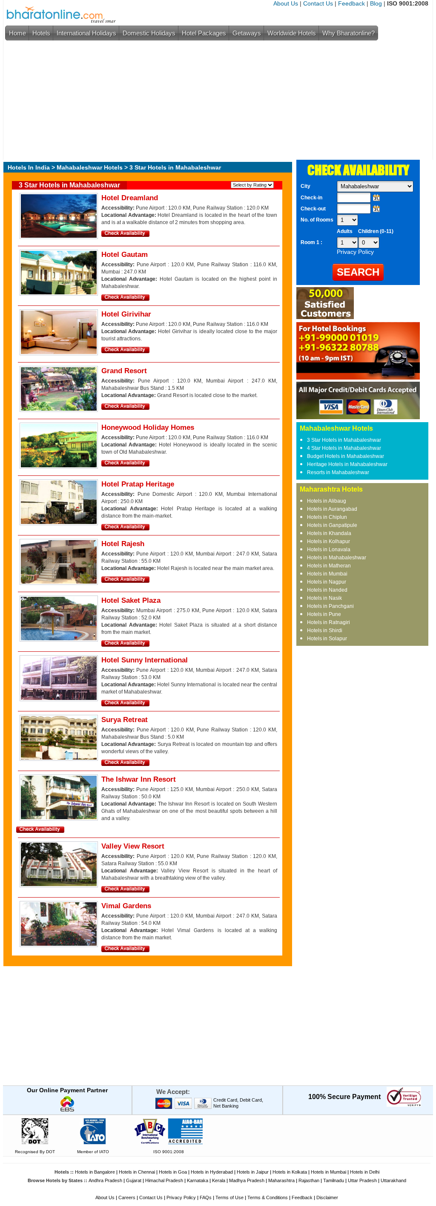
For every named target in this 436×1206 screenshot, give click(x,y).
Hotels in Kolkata (289, 1171)
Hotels (41, 33)
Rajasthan (308, 1180)
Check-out (313, 209)
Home (17, 33)
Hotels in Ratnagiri (328, 622)
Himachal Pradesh (164, 1180)
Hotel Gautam (124, 254)
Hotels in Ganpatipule (332, 525)
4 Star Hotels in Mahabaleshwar (344, 448)
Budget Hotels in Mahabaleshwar (345, 456)
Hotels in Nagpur (326, 582)
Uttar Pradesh (362, 1180)
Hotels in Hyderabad (212, 1171)
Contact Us (318, 3)
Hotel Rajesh (122, 544)
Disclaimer (327, 1197)
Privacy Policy (181, 1197)
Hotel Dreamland (129, 198)
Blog (376, 3)
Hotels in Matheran (329, 566)
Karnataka (197, 1180)
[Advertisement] (215, 100)
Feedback (351, 3)
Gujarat (133, 1180)
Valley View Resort (132, 846)
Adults (345, 231)
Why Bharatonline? (348, 33)
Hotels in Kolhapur (328, 541)
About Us (285, 3)
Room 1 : (312, 242)
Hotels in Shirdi (324, 630)
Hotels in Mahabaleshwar (336, 558)
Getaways (246, 33)
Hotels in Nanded (327, 590)
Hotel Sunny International (144, 660)
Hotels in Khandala (329, 533)
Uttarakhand (393, 1180)
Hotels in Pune (324, 614)
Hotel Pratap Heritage (137, 484)
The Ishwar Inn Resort (138, 779)
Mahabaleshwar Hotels (90, 167)
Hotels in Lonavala (328, 550)
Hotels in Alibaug (326, 501)
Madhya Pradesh (246, 1180)
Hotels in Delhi (364, 1171)
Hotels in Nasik (324, 598)
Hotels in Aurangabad (332, 509)
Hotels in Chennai (137, 1171)
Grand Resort (124, 371)
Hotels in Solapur (327, 639)
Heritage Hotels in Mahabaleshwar (347, 464)
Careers (126, 1197)
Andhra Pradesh (105, 1180)
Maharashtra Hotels (331, 489)
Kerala (218, 1180)
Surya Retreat (124, 720)
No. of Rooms (317, 220)
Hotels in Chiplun (327, 517)
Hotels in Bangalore (95, 1171)
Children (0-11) (375, 231)
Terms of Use (229, 1197)
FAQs (206, 1197)
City (305, 186)
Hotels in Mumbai (327, 574)
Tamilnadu (333, 1180)
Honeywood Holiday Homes (147, 427)
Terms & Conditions (267, 1197)
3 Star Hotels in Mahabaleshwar (344, 440)
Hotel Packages (204, 33)
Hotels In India (29, 167)
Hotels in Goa (173, 1171)
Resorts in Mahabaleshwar (338, 472)
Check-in (311, 198)
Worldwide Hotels (291, 33)
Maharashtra (281, 1180)
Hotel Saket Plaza (131, 600)
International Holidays (86, 33)
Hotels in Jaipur (253, 1171)
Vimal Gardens (126, 906)
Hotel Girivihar (126, 314)
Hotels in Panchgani (330, 606)
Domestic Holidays (149, 33)
